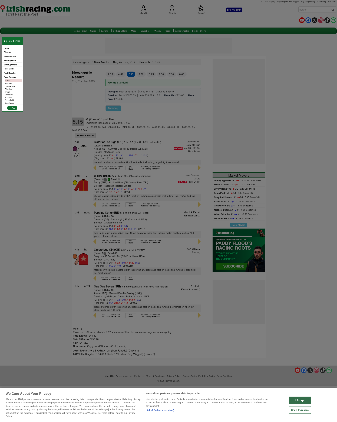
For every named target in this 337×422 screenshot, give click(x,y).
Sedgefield (9, 100)
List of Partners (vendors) (160, 410)
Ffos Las (8, 89)
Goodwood (9, 102)
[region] (168, 405)
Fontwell (8, 97)
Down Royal (10, 86)
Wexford (8, 83)
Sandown (9, 94)
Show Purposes (300, 409)
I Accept (299, 400)
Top (13, 107)
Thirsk (7, 91)
